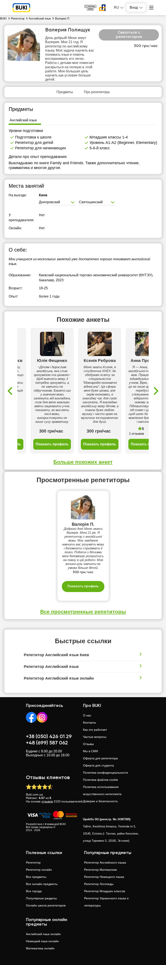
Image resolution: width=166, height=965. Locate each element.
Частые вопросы (94, 737)
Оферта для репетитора (100, 758)
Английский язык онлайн (43, 934)
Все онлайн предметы (41, 884)
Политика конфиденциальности (105, 772)
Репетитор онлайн (39, 869)
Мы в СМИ (90, 751)
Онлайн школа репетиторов (45, 905)
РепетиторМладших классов (104, 891)
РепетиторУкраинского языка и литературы (106, 902)
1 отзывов (136, 433)
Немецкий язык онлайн (42, 941)
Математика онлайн (40, 948)
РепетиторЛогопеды (98, 884)
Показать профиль (52, 444)
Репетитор (33, 862)
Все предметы (36, 877)
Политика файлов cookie (100, 779)
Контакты (89, 722)
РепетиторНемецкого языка (104, 877)
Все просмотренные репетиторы (83, 612)
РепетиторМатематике (100, 869)
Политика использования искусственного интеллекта (102, 790)
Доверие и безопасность (100, 801)
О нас (87, 715)
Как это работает (95, 729)
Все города (34, 891)
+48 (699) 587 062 (47, 742)
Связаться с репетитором (129, 35)
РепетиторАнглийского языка (105, 862)
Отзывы (88, 744)
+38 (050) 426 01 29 (49, 736)
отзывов (47, 801)
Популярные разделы (41, 898)
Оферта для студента (98, 765)
